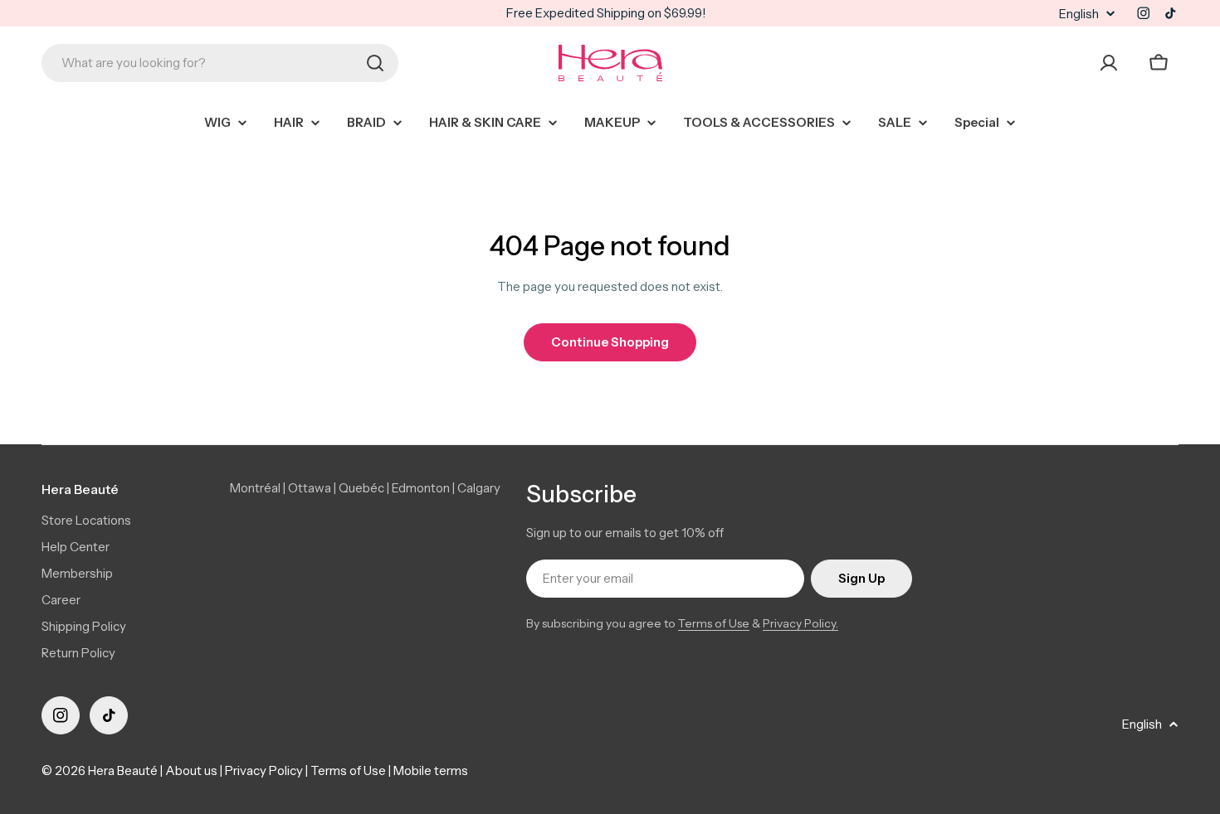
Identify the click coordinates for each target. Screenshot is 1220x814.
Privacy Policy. (800, 623)
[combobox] (219, 63)
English (1079, 13)
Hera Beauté (123, 770)
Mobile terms (430, 770)
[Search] (375, 63)
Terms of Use (713, 623)
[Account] (1109, 63)
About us (191, 770)
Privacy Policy (264, 770)
